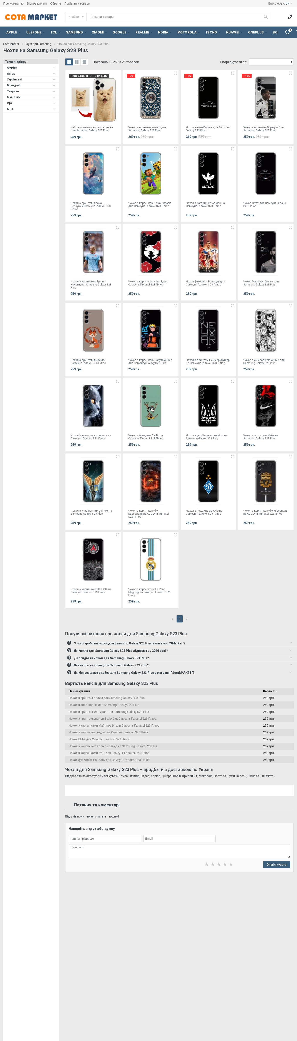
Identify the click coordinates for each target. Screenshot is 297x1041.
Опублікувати (277, 864)
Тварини (13, 91)
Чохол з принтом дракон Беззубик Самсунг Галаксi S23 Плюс (112, 718)
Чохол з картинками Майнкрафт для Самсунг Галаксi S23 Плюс (114, 725)
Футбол (12, 67)
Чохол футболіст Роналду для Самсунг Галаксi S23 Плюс (109, 760)
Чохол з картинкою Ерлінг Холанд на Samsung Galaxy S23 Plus (113, 746)
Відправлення (37, 3)
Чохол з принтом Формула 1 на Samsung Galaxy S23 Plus (109, 712)
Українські (14, 79)
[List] (84, 61)
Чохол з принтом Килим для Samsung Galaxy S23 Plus (107, 698)
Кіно (10, 108)
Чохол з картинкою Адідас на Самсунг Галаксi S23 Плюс (109, 732)
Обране (55, 3)
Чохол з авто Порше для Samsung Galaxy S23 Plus (104, 705)
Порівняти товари (77, 3)
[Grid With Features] (77, 61)
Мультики (13, 97)
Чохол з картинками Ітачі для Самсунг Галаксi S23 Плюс (109, 753)
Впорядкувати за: (233, 62)
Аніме (11, 73)
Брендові (13, 85)
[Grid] (69, 61)
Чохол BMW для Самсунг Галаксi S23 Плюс (99, 739)
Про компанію (13, 3)
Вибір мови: (278, 3)
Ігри (10, 103)
